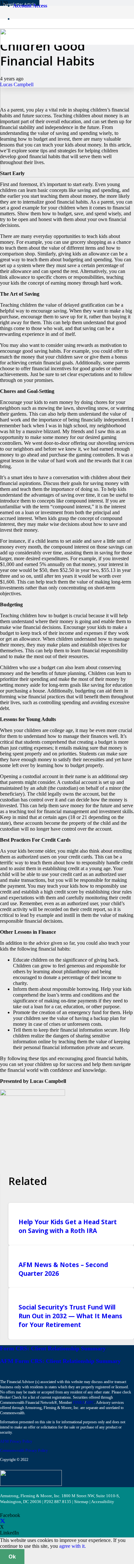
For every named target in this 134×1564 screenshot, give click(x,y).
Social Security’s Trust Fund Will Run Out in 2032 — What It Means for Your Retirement (70, 1316)
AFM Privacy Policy (16, 1441)
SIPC (90, 1402)
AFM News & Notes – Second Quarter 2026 (63, 1269)
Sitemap (81, 1501)
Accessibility (102, 1501)
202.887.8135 (59, 1501)
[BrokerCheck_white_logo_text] (31, 1484)
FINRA (79, 1402)
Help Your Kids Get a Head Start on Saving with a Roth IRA (68, 1226)
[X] (2, 1521)
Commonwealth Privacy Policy (24, 1450)
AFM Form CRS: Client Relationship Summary (60, 1361)
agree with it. (72, 1546)
